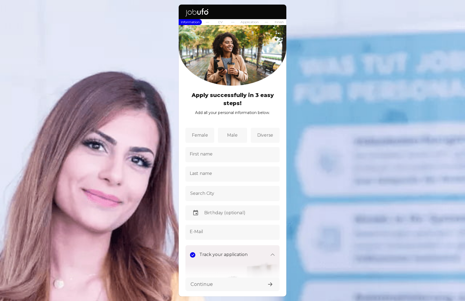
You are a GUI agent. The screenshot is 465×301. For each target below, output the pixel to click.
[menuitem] (190, 22)
